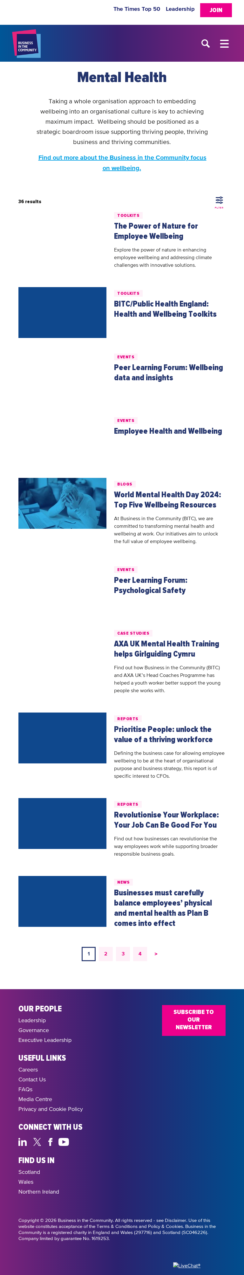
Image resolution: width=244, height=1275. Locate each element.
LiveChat (93, 1141)
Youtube (64, 1141)
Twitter (38, 1141)
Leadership (180, 9)
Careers (28, 1070)
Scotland (29, 1172)
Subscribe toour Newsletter (193, 1019)
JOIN (216, 10)
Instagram (79, 1141)
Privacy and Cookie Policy (50, 1109)
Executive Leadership (44, 1040)
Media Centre (35, 1099)
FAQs (25, 1089)
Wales (25, 1182)
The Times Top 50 (136, 9)
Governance (33, 1030)
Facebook (51, 1141)
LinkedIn (24, 1141)
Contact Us (32, 1080)
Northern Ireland (38, 1192)
